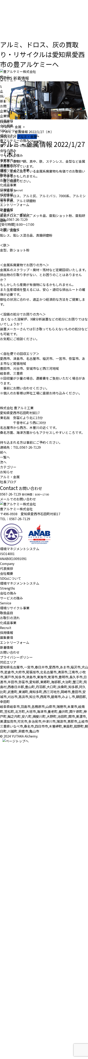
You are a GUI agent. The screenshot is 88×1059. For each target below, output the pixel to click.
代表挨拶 (6, 568)
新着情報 (6, 647)
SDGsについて (10, 578)
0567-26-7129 (19, 518)
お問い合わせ (10, 652)
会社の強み (8, 593)
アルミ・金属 (11, 126)
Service (5, 602)
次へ (3, 462)
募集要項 (6, 637)
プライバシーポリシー (16, 657)
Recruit (5, 627)
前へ (3, 452)
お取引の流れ (10, 617)
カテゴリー (8, 466)
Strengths (7, 588)
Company (7, 563)
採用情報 (6, 632)
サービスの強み (11, 598)
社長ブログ (8, 481)
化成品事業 (8, 622)
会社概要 (6, 573)
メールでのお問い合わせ (18, 499)
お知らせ (6, 471)
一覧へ (5, 457)
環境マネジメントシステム (19, 583)
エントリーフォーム (14, 642)
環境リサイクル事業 (14, 607)
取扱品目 (6, 612)
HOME (4, 121)
